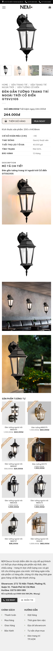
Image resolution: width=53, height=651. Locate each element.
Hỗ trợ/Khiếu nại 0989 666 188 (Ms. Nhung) (20, 594)
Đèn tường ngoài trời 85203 (39, 540)
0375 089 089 (18, 590)
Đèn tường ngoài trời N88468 (13, 501)
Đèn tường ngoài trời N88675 (39, 501)
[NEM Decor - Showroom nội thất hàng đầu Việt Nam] (26, 7)
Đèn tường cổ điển (28, 87)
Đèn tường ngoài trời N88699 (13, 428)
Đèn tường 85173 (39, 464)
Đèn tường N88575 (39, 427)
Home (5, 84)
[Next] (48, 36)
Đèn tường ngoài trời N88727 (13, 540)
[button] (4, 7)
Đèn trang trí (19, 84)
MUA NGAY (39, 121)
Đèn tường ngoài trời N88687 (13, 465)
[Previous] (4, 36)
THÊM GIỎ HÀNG (16, 121)
